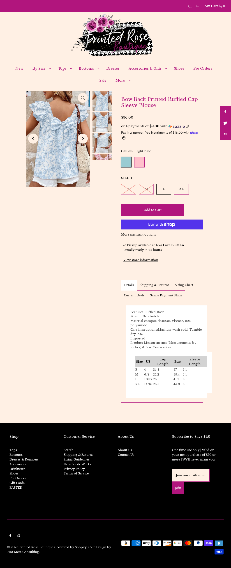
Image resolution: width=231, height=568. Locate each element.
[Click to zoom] (83, 98)
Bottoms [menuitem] (86, 68)
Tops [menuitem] (62, 68)
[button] (162, 126)
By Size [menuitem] (39, 68)
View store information (140, 260)
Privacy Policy (74, 469)
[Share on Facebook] (225, 112)
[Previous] (33, 139)
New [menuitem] (19, 68)
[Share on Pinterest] (225, 134)
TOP (223, 561)
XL (181, 189)
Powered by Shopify (71, 547)
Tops (13, 450)
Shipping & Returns (154, 285)
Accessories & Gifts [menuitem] (145, 68)
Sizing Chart (184, 285)
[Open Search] (190, 5)
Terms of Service (76, 473)
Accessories (17, 464)
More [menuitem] (120, 80)
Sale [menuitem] (102, 80)
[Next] (83, 139)
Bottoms (16, 455)
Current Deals (134, 295)
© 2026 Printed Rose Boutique (30, 547)
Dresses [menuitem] (113, 68)
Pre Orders (17, 478)
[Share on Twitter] (225, 123)
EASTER (15, 488)
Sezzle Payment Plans (166, 295)
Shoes (13, 473)
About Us (125, 450)
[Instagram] (18, 536)
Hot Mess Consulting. (23, 552)
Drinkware (17, 469)
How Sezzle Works (77, 464)
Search (69, 450)
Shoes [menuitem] (179, 68)
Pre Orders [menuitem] (202, 68)
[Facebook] (10, 536)
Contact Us (126, 455)
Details (129, 285)
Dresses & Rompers (24, 459)
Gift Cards (17, 483)
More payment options (138, 234)
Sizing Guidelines (76, 459)
